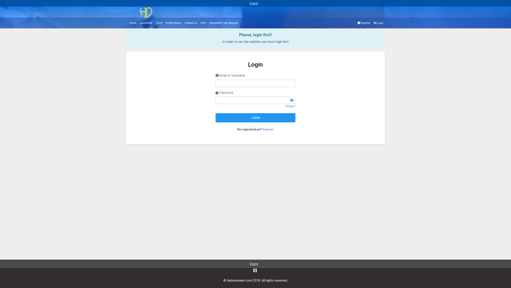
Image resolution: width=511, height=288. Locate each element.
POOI (203, 22)
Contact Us (191, 22)
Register (365, 22)
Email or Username (232, 75)
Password (225, 93)
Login (379, 22)
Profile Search (173, 22)
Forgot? (290, 106)
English (254, 3)
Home (132, 22)
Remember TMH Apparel (223, 22)
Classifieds (146, 22)
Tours (158, 22)
